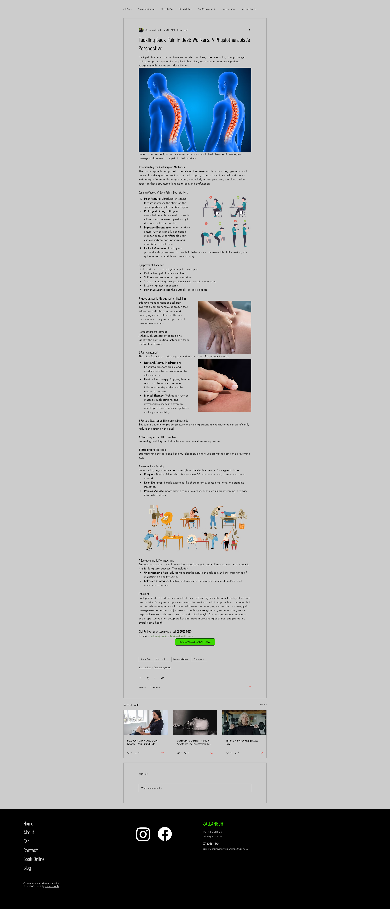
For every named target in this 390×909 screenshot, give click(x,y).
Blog (27, 867)
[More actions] (249, 30)
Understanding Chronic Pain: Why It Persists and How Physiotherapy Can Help (194, 742)
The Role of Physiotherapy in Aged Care (242, 742)
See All (263, 704)
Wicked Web (52, 886)
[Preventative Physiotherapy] (146, 722)
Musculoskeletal (180, 659)
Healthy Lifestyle (248, 9)
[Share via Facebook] (140, 678)
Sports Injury (185, 9)
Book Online (33, 858)
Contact (30, 850)
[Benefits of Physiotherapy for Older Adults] (244, 722)
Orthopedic (199, 659)
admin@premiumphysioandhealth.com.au (225, 848)
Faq (26, 841)
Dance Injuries (228, 9)
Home (28, 823)
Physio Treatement (146, 9)
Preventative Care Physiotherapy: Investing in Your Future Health (142, 742)
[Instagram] (143, 834)
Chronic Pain (167, 9)
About (28, 832)
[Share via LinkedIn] (155, 678)
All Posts (127, 9)
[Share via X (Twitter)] (147, 678)
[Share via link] (162, 678)
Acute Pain (146, 659)
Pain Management (206, 9)
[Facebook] (165, 834)
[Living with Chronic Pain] (195, 722)
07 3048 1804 (211, 843)
